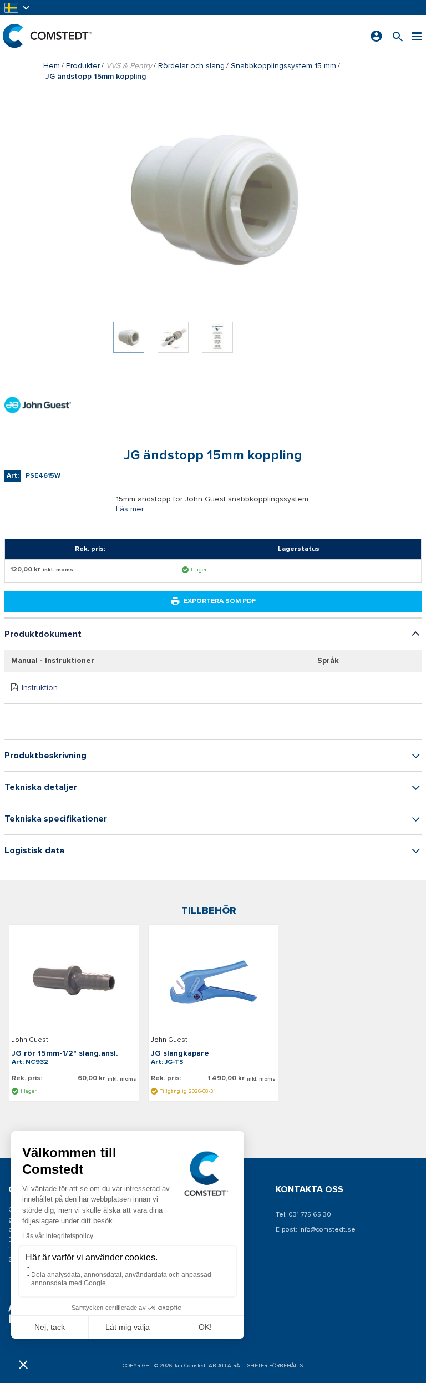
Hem (51, 65)
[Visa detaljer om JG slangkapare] (213, 982)
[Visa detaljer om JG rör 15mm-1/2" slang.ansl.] (74, 982)
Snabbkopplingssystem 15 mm (283, 65)
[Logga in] (376, 36)
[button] (17, 7)
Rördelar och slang (191, 65)
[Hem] (47, 36)
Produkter (83, 65)
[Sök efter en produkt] (397, 36)
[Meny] (416, 36)
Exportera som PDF (220, 601)
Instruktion (40, 687)
